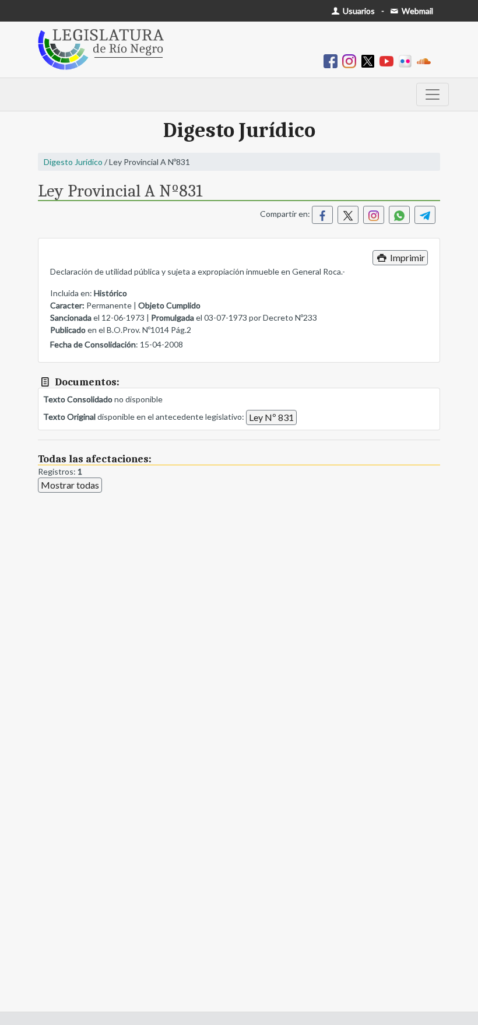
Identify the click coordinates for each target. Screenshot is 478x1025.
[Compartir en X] (348, 215)
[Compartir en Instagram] (373, 215)
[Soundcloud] (426, 60)
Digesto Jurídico (73, 162)
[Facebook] (333, 60)
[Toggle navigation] (432, 94)
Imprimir (406, 257)
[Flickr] (407, 60)
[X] (370, 60)
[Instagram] (351, 60)
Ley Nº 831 (271, 417)
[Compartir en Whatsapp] (399, 215)
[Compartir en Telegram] (424, 215)
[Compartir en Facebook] (322, 215)
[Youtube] (388, 60)
